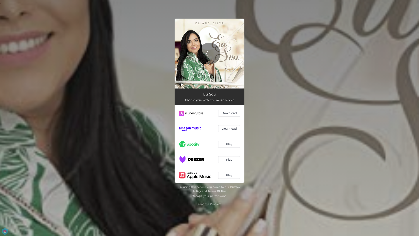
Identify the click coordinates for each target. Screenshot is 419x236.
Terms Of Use (217, 191)
